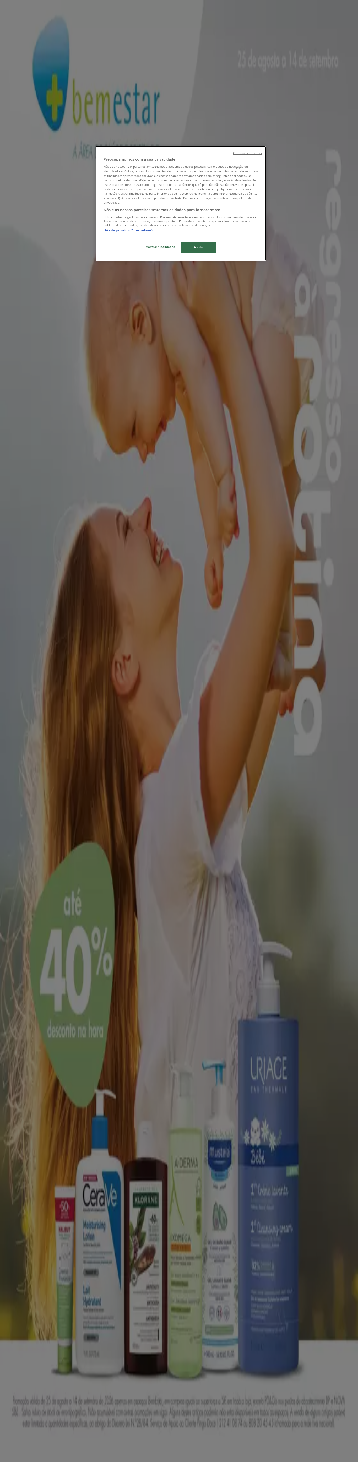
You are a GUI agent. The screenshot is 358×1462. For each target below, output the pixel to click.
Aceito (198, 247)
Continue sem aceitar (247, 153)
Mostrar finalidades (160, 247)
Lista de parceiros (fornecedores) (128, 230)
